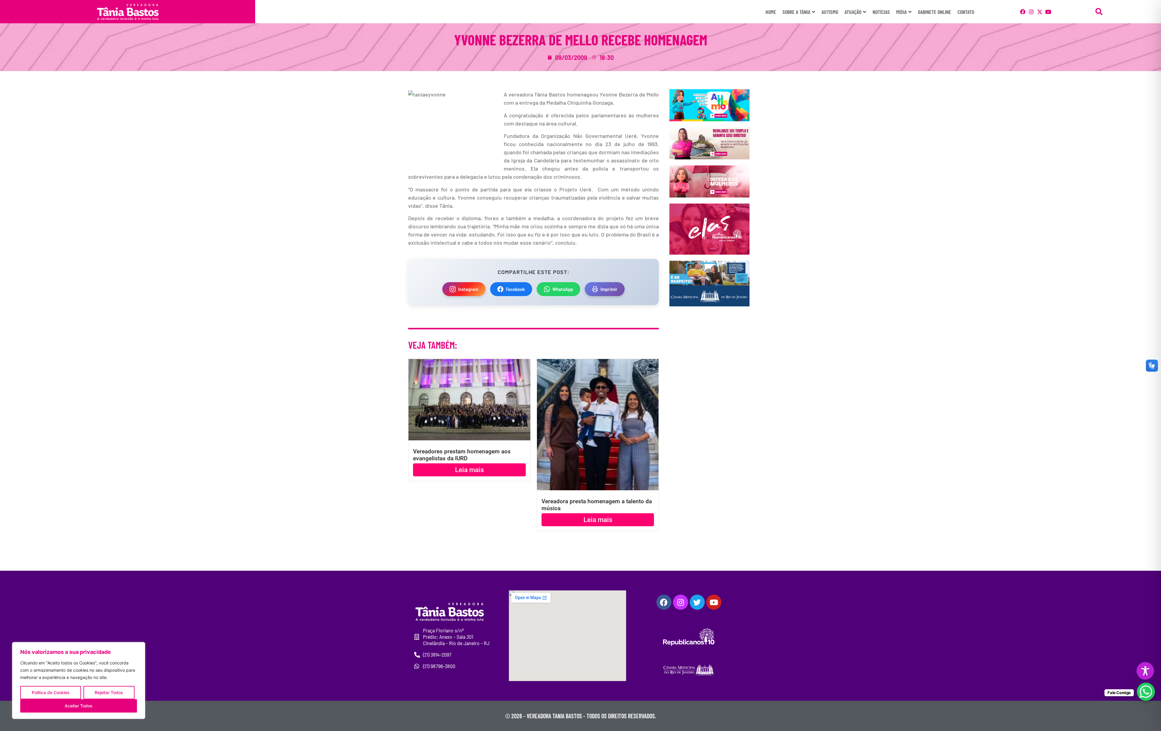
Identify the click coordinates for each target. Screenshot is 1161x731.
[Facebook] (1023, 12)
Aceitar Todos (79, 705)
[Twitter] (697, 602)
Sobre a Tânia (796, 11)
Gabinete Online (934, 11)
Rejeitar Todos (109, 692)
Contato (966, 11)
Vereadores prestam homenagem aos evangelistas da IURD (462, 455)
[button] (1099, 12)
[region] (78, 680)
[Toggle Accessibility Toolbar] (1145, 670)
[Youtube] (1048, 12)
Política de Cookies (51, 692)
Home (771, 11)
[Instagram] (1031, 12)
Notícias (881, 11)
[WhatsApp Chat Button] (1146, 692)
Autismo (829, 11)
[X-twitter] (1039, 12)
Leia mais (469, 470)
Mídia (901, 11)
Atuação (852, 11)
